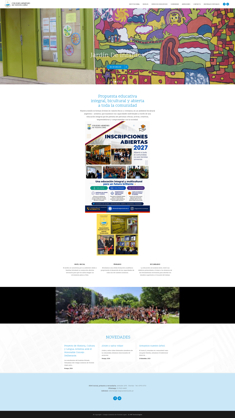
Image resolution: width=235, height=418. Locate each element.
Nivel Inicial (80, 264)
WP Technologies (136, 415)
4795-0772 (142, 386)
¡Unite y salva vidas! (112, 346)
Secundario (155, 264)
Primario (117, 264)
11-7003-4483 (122, 388)
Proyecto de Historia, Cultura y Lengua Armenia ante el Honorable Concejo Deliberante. (79, 350)
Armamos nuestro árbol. (152, 346)
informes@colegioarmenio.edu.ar (121, 391)
